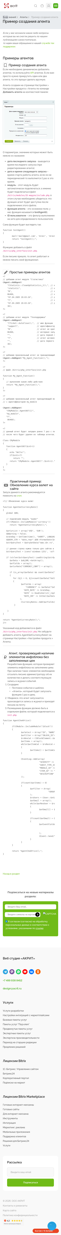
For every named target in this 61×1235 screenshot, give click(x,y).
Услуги (6, 1145)
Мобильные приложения (16, 1132)
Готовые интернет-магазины (18, 1105)
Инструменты (10, 1118)
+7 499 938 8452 (12, 980)
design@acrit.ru (12, 988)
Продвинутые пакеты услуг (17, 1029)
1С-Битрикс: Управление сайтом (20, 1069)
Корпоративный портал (16, 1078)
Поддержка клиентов (14, 1136)
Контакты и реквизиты (15, 1205)
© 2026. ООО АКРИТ (14, 1201)
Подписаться (30, 1182)
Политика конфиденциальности (20, 1215)
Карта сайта (9, 1210)
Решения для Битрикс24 (16, 1141)
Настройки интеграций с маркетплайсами (26, 1015)
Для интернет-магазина (16, 1114)
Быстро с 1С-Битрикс (44, 1230)
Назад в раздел (11, 873)
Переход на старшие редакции (20, 1042)
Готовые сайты (11, 1109)
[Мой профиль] (48, 5)
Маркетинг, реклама (14, 1127)
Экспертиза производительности (21, 1038)
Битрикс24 (9, 1073)
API (32, 72)
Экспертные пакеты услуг (17, 1033)
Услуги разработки (13, 1010)
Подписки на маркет (14, 1082)
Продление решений (14, 1047)
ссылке (39, 928)
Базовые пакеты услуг (15, 1019)
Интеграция (9, 1123)
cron (19, 495)
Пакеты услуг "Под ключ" (16, 1024)
